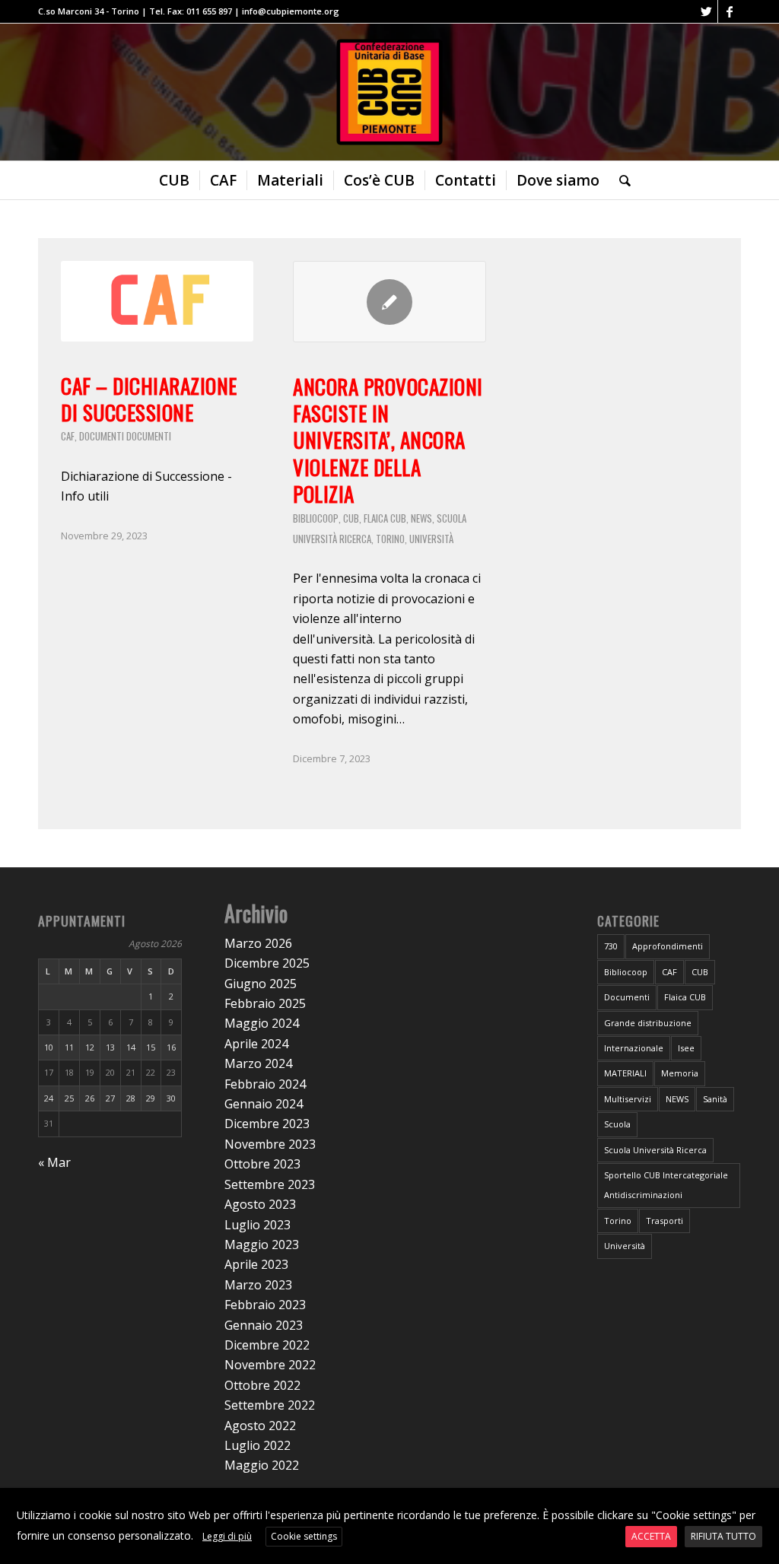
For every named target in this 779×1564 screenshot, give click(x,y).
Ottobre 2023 (262, 1164)
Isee (686, 1048)
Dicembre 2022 (267, 1345)
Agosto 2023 (260, 1204)
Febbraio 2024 (265, 1084)
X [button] (765, 1502)
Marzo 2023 (258, 1284)
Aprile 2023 (256, 1264)
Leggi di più (227, 1536)
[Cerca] (620, 180)
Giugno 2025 (260, 983)
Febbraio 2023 (265, 1304)
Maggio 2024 (261, 1023)
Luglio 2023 (257, 1224)
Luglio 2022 (257, 1445)
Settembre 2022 (269, 1405)
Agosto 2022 (260, 1425)
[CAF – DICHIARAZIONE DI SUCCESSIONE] (157, 301)
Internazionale (633, 1048)
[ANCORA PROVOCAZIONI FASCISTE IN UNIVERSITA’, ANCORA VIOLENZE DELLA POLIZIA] (389, 301)
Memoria (679, 1073)
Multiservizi (627, 1099)
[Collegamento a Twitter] (706, 11)
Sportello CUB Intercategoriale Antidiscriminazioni (666, 1184)
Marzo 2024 (258, 1063)
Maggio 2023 (261, 1244)
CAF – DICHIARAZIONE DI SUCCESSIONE (149, 399)
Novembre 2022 (270, 1364)
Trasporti (664, 1220)
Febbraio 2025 (265, 1003)
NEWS (421, 518)
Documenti (101, 435)
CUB (351, 518)
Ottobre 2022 (262, 1385)
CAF (68, 435)
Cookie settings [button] (304, 1536)
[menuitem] (174, 180)
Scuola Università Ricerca (655, 1150)
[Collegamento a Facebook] (729, 11)
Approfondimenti (667, 946)
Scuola (617, 1124)
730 (611, 946)
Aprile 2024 (256, 1043)
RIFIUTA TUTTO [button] (723, 1536)
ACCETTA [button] (651, 1536)
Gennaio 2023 (263, 1325)
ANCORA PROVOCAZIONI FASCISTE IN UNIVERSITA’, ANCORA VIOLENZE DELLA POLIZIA (388, 440)
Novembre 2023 (270, 1144)
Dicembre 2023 (267, 1123)
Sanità (715, 1099)
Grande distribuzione (648, 1022)
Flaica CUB (385, 518)
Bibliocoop (316, 518)
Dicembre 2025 (267, 963)
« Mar (54, 1162)
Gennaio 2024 (263, 1103)
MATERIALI (625, 1073)
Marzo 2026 (258, 943)
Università (431, 538)
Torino (390, 538)
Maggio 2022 (261, 1465)
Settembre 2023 (269, 1184)
